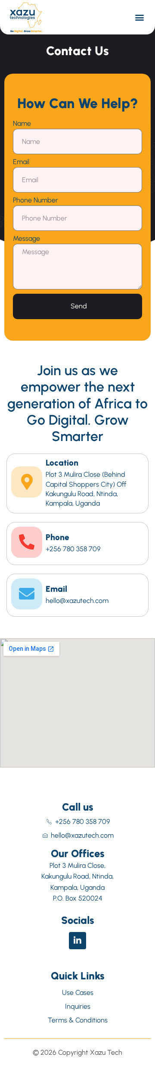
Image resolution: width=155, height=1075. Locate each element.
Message (26, 238)
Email (21, 162)
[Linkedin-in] (77, 940)
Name (22, 123)
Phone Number (35, 200)
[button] (140, 17)
